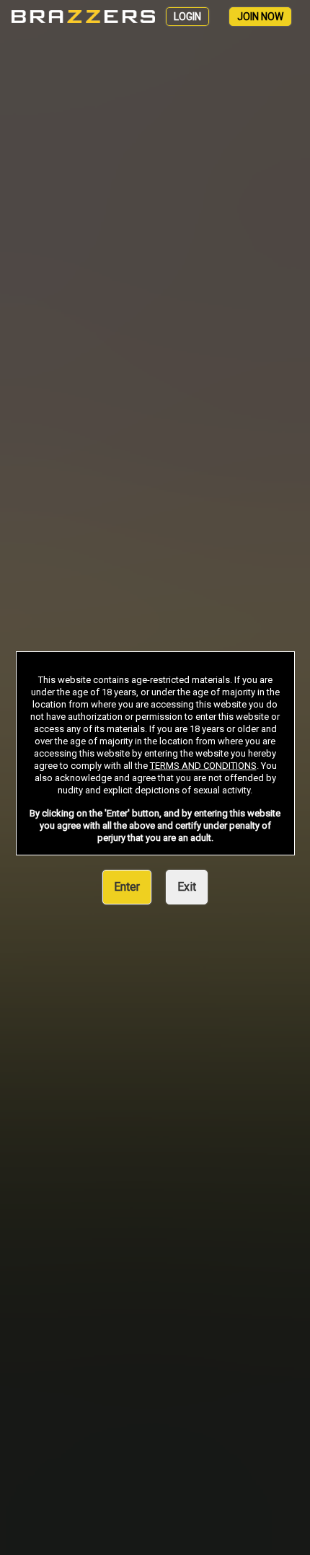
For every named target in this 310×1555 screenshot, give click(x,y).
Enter (127, 887)
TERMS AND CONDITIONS (203, 765)
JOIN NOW (260, 16)
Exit (186, 887)
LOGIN (187, 16)
